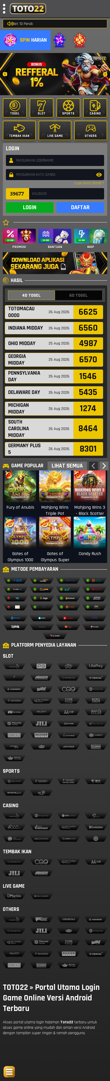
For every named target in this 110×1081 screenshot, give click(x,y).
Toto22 (66, 1022)
